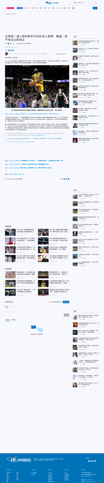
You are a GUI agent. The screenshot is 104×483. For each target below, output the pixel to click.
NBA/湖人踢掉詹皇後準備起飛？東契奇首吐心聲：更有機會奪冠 (43, 232)
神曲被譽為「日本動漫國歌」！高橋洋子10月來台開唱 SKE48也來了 (75, 377)
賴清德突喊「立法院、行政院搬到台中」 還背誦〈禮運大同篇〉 (75, 72)
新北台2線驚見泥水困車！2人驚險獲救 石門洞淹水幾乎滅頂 (75, 211)
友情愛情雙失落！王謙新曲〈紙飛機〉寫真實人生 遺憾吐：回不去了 (75, 354)
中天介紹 (50, 472)
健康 (65, 8)
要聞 (33, 8)
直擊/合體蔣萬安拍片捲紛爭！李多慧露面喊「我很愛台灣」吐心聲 (75, 317)
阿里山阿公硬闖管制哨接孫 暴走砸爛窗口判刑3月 (75, 203)
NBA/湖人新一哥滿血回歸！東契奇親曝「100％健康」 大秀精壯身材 (43, 249)
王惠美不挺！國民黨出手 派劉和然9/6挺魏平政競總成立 (75, 87)
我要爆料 (67, 478)
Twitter (86, 461)
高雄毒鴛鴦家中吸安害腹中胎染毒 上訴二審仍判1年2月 (75, 218)
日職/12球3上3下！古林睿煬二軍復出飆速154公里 (75, 50)
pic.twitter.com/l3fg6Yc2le (36, 135)
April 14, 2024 (30, 142)
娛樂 (41, 8)
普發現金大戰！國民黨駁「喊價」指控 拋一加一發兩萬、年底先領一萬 (75, 95)
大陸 (57, 8)
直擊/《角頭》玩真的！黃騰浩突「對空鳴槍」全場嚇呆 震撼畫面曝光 (75, 332)
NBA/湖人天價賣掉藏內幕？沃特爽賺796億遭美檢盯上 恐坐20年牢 (10, 232)
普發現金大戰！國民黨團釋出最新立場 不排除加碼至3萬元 (75, 125)
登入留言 (66, 302)
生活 (49, 8)
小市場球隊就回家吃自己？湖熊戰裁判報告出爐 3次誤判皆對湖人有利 (43, 283)
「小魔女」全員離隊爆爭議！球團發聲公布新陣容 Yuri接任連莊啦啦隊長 (75, 362)
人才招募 (50, 474)
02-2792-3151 (89, 479)
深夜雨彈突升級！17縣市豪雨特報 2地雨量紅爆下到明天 (75, 117)
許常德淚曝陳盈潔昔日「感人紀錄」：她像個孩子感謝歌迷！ (75, 324)
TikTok (95, 461)
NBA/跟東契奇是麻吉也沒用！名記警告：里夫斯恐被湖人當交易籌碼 (43, 241)
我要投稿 (67, 479)
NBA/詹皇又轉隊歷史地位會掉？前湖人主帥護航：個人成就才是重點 (43, 258)
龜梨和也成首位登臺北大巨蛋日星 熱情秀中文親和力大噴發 (43, 292)
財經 (69, 8)
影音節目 (33, 474)
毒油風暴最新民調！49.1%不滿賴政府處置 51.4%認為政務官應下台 (75, 80)
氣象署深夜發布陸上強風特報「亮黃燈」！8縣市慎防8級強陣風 (75, 102)
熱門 (29, 8)
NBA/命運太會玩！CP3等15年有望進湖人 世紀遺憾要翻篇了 (10, 241)
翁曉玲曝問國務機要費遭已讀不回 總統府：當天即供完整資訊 (75, 42)
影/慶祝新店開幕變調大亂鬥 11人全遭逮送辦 (75, 233)
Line (93, 461)
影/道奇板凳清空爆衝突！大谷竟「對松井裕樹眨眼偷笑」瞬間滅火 (10, 283)
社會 (37, 8)
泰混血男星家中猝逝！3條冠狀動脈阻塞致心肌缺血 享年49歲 (75, 369)
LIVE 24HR (10, 8)
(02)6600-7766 (87, 476)
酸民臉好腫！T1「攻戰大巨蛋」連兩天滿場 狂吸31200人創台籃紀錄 (43, 274)
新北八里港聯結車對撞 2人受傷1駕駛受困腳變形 (75, 263)
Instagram (91, 461)
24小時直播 (34, 472)
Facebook (89, 461)
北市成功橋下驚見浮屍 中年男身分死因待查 (75, 256)
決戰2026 (20, 8)
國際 (53, 8)
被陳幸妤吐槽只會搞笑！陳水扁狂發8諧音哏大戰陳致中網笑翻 (75, 140)
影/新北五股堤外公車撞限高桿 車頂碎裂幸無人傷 (75, 241)
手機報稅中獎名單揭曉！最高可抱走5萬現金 (75, 57)
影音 (61, 8)
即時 (25, 8)
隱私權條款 (50, 478)
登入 (95, 8)
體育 (45, 8)
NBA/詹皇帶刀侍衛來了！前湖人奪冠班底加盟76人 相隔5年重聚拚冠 (10, 249)
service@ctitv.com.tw (91, 481)
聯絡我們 (67, 476)
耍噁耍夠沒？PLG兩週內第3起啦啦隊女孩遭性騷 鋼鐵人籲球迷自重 (10, 274)
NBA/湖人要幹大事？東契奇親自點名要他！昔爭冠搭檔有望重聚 (10, 258)
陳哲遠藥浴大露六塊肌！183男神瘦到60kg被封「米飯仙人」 (75, 347)
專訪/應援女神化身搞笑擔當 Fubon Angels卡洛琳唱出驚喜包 (75, 384)
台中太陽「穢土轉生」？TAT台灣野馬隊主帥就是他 (10, 292)
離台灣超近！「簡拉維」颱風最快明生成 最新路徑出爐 (75, 132)
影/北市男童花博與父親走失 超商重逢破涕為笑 (75, 226)
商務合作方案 (51, 481)
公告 (66, 472)
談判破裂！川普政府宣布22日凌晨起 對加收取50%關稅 (75, 110)
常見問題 (67, 474)
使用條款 (50, 476)
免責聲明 (50, 479)
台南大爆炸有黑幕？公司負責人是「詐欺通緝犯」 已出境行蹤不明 (75, 196)
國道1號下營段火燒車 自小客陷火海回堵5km (75, 248)
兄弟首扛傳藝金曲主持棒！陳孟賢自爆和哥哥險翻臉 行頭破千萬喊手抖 (75, 339)
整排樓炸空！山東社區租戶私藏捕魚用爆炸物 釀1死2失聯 (75, 65)
